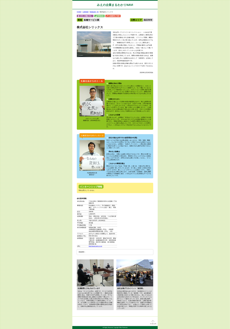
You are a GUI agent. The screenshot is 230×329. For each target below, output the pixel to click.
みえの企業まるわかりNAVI (115, 4)
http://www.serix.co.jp (95, 246)
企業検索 (85, 12)
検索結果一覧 (94, 12)
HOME (79, 12)
